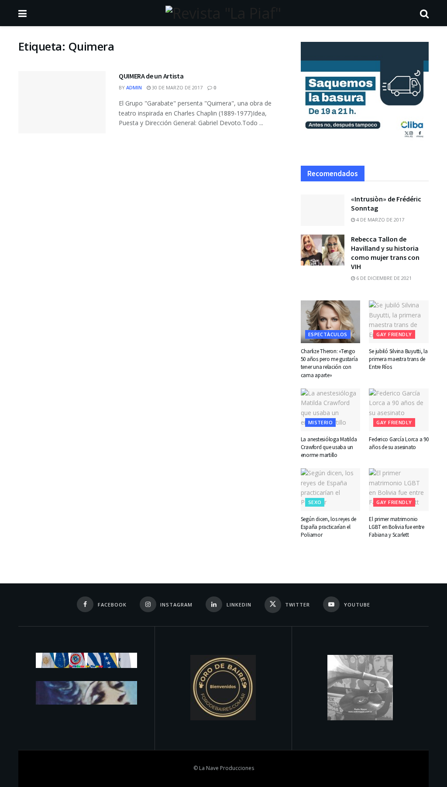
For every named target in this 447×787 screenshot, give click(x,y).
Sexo (315, 502)
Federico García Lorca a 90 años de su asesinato (398, 443)
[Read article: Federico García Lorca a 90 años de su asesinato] (399, 409)
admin (134, 87)
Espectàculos (327, 334)
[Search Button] (424, 13)
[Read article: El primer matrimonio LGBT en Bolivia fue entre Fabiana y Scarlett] (399, 489)
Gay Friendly (394, 334)
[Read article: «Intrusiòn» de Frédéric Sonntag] (322, 210)
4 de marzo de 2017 (379, 219)
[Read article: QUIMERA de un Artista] (62, 102)
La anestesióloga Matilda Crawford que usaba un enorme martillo (329, 447)
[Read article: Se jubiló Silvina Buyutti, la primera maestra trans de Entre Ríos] (399, 321)
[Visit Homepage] (223, 13)
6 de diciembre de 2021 (383, 278)
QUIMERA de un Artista (151, 76)
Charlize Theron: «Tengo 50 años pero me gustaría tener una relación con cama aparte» (329, 363)
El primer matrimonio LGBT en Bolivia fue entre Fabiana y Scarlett (396, 526)
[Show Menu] (22, 13)
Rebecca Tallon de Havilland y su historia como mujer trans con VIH (385, 253)
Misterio (320, 422)
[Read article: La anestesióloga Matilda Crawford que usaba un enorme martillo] (331, 409)
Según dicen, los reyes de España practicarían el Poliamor (329, 526)
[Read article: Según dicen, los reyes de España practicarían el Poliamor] (331, 489)
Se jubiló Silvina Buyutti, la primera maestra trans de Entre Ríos (398, 359)
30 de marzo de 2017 (177, 87)
